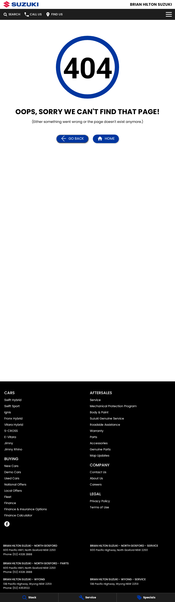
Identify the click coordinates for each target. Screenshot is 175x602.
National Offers (15, 484)
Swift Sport (12, 406)
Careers (96, 484)
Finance (10, 503)
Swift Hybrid (12, 400)
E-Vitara (10, 437)
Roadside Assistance (105, 424)
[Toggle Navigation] (169, 14)
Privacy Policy (100, 501)
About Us (96, 478)
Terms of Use (99, 507)
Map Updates (99, 455)
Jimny (8, 443)
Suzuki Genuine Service (107, 418)
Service (95, 400)
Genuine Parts (100, 449)
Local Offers (13, 490)
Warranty (97, 431)
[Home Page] (20, 4)
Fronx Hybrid (13, 418)
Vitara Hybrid (13, 424)
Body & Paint (99, 412)
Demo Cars (12, 472)
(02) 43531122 (21, 588)
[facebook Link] (7, 524)
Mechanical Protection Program (113, 406)
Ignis (7, 412)
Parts (93, 437)
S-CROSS (11, 431)
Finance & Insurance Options (25, 509)
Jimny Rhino (13, 449)
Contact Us (98, 472)
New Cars (11, 466)
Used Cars (11, 478)
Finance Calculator (18, 515)
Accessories (99, 443)
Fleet (7, 497)
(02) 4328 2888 (22, 554)
